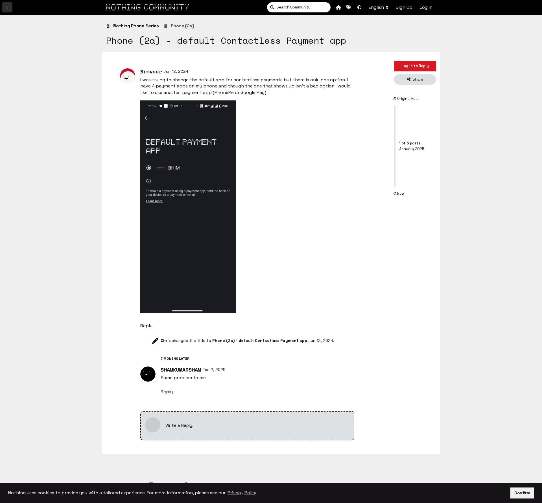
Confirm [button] (522, 492)
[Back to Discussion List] (7, 7)
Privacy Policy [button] (242, 493)
